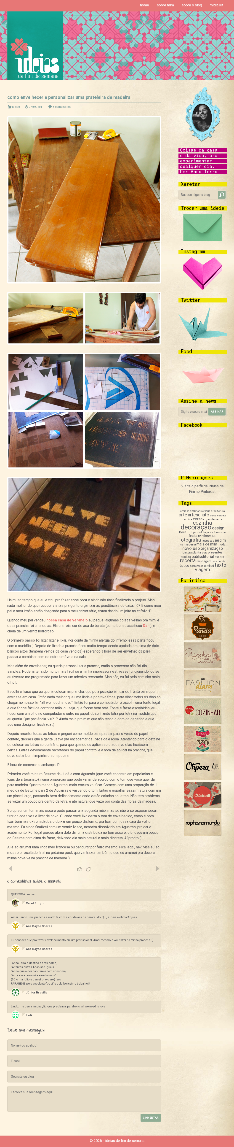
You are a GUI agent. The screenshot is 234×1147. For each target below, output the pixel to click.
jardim (220, 540)
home (144, 5)
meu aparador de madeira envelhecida (157, 868)
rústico (184, 566)
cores (197, 519)
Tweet (88, 869)
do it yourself (195, 532)
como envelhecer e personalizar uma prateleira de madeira (68, 97)
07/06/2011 (36, 106)
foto (214, 536)
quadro (219, 557)
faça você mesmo (214, 532)
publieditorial (203, 556)
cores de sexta (212, 519)
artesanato (198, 515)
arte (183, 515)
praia (204, 552)
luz (181, 544)
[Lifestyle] (202, 667)
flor (200, 536)
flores (207, 536)
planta (196, 552)
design (218, 528)
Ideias (16, 106)
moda (222, 544)
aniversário (203, 511)
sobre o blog (192, 5)
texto (220, 565)
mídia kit (216, 5)
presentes (215, 552)
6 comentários (62, 106)
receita (188, 560)
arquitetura (218, 511)
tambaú (209, 565)
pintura (187, 552)
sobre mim (165, 5)
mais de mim (207, 544)
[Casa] (202, 751)
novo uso (191, 548)
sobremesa (196, 565)
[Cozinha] (202, 611)
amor (193, 511)
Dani (146, 625)
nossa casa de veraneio (67, 620)
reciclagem (204, 561)
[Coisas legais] (202, 807)
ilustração (208, 540)
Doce (182, 532)
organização (212, 548)
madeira (190, 544)
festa (193, 536)
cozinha (202, 523)
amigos (184, 511)
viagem (202, 569)
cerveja (221, 515)
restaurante (218, 561)
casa (213, 515)
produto (186, 557)
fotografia (190, 540)
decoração (196, 527)
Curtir (80, 869)
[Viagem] (202, 835)
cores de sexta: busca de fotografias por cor (10, 868)
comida (187, 519)
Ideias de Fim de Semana (35, 45)
